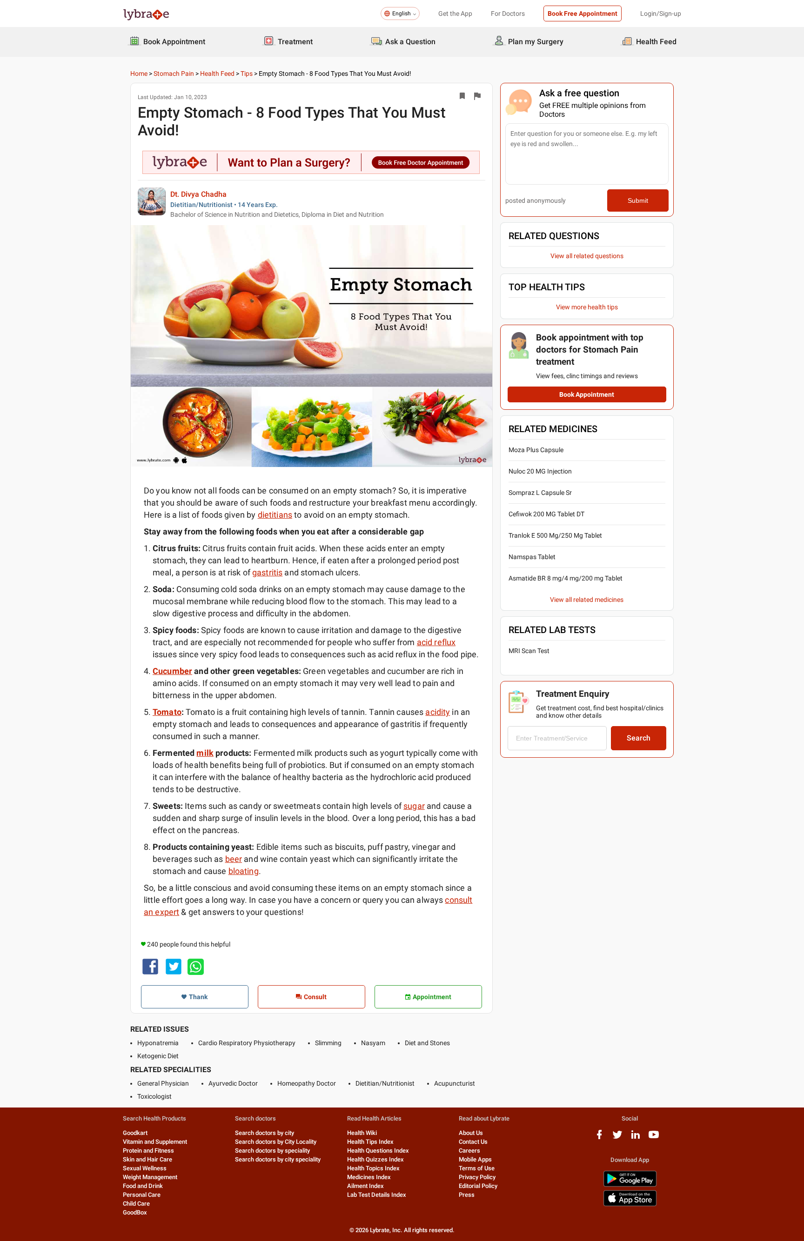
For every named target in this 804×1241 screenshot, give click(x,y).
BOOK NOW (402, 722)
